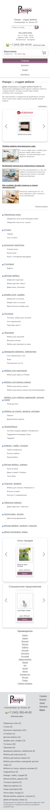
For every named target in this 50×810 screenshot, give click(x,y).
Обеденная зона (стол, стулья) (19, 222)
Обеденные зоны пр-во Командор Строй (22, 219)
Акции (25, 70)
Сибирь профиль (25, 684)
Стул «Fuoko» (12, 238)
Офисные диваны (13, 502)
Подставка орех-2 (13, 325)
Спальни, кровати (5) (12, 782)
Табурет (10, 234)
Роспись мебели (13, 453)
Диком (25, 662)
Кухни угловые (12, 469)
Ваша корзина (10, 51)
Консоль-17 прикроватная (17, 495)
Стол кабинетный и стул (16, 356)
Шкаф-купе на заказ (24, 134)
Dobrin (25, 635)
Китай (25, 668)
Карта (42, 710)
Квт (25, 665)
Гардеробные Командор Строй (19, 434)
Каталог (25, 65)
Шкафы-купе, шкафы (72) (14, 741)
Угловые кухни (12, 249)
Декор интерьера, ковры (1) (15, 800)
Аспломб (25, 656)
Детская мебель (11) (12, 737)
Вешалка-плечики (13, 340)
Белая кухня (11, 253)
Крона (25, 671)
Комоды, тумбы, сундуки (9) (15, 775)
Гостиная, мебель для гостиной (19, 318)
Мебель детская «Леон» (16, 283)
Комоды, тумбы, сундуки (16, 445)
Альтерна (25, 653)
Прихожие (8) (9, 748)
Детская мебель (11, 276)
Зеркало (10, 415)
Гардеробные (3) (10, 772)
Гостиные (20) (9, 744)
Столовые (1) (9, 734)
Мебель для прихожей (15, 337)
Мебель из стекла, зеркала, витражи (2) (20, 768)
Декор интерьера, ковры (16, 532)
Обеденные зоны (12, 214)
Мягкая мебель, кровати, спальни (20, 526)
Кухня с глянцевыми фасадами (19, 257)
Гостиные (8, 314)
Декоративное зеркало (15, 419)
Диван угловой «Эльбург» (17, 472)
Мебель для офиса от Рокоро (18, 375)
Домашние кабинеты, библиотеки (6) (19, 751)
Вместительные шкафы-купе (18, 306)
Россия (25, 678)
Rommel (25, 641)
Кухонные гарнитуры (14, 245)
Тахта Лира (11, 476)
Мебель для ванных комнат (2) (16, 758)
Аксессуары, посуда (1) (13, 793)
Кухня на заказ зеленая (22, 565)
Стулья (7, 230)
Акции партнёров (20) (12, 789)
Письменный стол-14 (15, 363)
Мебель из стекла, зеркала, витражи (22, 411)
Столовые (9, 264)
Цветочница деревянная (16, 518)
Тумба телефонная (14, 450)
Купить (24, 573)
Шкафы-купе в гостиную (16, 302)
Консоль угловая (13, 491)
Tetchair (25, 644)
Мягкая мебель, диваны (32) (15, 779)
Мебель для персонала (15, 370)
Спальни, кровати (12, 483)
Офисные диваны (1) (12, 786)
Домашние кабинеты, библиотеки (20, 351)
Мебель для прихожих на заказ (19, 344)
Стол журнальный (14, 321)
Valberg (25, 647)
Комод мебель (12, 457)
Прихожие (9, 333)
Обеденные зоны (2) (12, 723)
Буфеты (10, 268)
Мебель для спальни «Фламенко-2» (21, 488)
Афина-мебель (25, 659)
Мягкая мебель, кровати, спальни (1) (19, 796)
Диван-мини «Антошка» (16, 287)
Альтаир (25, 650)
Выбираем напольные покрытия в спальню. (23, 166)
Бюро (9, 359)
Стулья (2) (7, 727)
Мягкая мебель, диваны (15, 464)
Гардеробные (10, 426)
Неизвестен (25, 675)
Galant (25, 638)
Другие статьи (41, 206)
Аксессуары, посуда (13, 514)
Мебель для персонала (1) (14, 754)
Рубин (25, 681)
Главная (25, 61)
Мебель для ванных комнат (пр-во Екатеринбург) (26, 390)
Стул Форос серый (23, 610)
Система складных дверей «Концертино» (23, 431)
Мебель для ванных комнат (17, 382)
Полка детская (12, 404)
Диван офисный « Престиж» (17, 507)
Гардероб (10, 438)
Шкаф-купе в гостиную (15, 299)
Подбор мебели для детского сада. (19, 146)
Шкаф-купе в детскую (15, 280)
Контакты (25, 74)
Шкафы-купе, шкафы (14, 295)
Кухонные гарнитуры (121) (14, 730)
